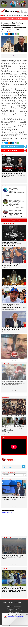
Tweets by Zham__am (6, 512)
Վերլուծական (6, 363)
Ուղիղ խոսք (5, 155)
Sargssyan (17, 625)
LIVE (3, 437)
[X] (11, 34)
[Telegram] (2, 34)
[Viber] (15, 34)
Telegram (12, 146)
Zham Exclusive (6, 397)
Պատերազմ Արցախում (14, 18)
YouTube (12, 150)
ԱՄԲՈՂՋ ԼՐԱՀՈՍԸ (14, 220)
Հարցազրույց (6, 479)
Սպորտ (4, 568)
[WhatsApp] (18, 34)
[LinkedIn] (13, 34)
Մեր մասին (18, 602)
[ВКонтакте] (7, 34)
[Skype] (5, 34)
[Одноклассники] (9, 34)
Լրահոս (4, 185)
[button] (3, 168)
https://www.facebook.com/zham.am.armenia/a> (17, 616)
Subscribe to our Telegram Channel (7, 466)
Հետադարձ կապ (9, 602)
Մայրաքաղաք (6, 537)
